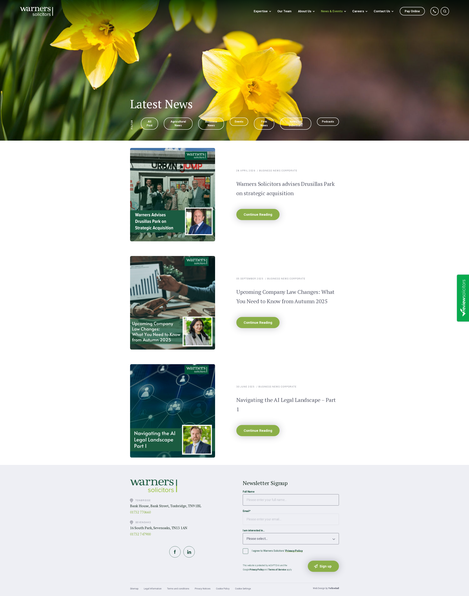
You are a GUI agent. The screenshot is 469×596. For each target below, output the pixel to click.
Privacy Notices (203, 589)
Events (239, 121)
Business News (211, 123)
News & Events (332, 11)
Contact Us (382, 11)
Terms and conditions (178, 589)
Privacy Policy (294, 550)
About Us (304, 11)
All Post (149, 123)
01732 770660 (140, 512)
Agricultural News (178, 123)
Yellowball (333, 588)
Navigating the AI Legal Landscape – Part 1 (286, 404)
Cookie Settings (243, 589)
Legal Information (153, 589)
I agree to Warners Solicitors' (277, 550)
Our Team (284, 11)
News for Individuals (295, 123)
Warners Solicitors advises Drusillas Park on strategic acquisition (285, 188)
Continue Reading (258, 214)
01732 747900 (140, 534)
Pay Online (412, 11)
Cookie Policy (223, 589)
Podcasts (328, 121)
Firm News (264, 123)
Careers (358, 11)
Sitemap (134, 589)
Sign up (326, 566)
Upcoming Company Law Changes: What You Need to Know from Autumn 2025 (285, 296)
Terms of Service (277, 570)
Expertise (261, 11)
